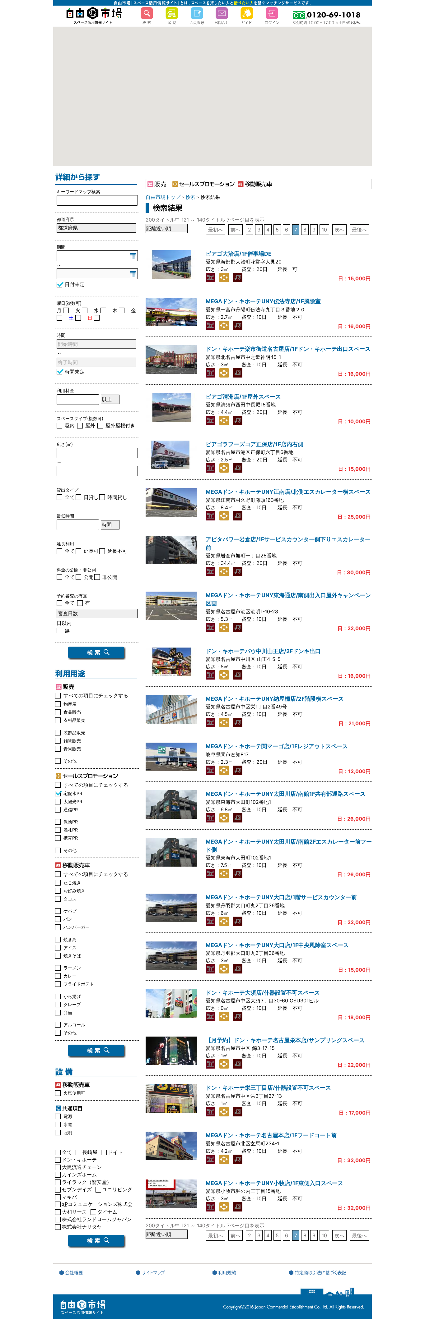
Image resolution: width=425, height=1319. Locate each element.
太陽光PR (72, 801)
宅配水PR (72, 793)
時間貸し (117, 497)
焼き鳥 (70, 939)
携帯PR (70, 837)
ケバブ (70, 911)
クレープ (72, 1004)
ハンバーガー (76, 927)
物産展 (70, 704)
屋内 (70, 425)
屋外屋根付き (120, 425)
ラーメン (72, 967)
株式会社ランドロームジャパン (97, 1220)
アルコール (74, 1024)
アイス (70, 947)
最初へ (215, 230)
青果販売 (72, 748)
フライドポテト (78, 984)
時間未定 (75, 372)
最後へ (359, 230)
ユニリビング (117, 1190)
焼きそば (72, 955)
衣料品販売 (74, 720)
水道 (67, 1124)
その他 (70, 760)
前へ (236, 230)
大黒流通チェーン (82, 1168)
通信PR (70, 809)
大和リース (74, 1213)
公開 (89, 577)
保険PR (70, 821)
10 (324, 230)
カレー (70, 975)
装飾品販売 (74, 732)
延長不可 (117, 551)
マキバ (69, 1198)
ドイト (115, 1153)
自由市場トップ (163, 197)
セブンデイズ (77, 1190)
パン (67, 919)
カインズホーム (79, 1176)
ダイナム (107, 1213)
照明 (67, 1132)
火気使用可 (74, 1093)
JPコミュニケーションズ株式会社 (97, 1205)
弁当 (67, 1012)
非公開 (109, 577)
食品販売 (72, 712)
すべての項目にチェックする (95, 695)
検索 (190, 197)
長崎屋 (89, 1153)
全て (70, 497)
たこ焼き (72, 882)
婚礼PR (70, 829)
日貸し (91, 497)
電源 (67, 1116)
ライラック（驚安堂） (87, 1183)
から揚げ (72, 996)
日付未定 (75, 284)
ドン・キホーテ (79, 1161)
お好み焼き (74, 890)
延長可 (91, 551)
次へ (339, 230)
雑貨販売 (72, 740)
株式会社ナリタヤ (82, 1228)
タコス (70, 898)
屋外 (90, 425)
